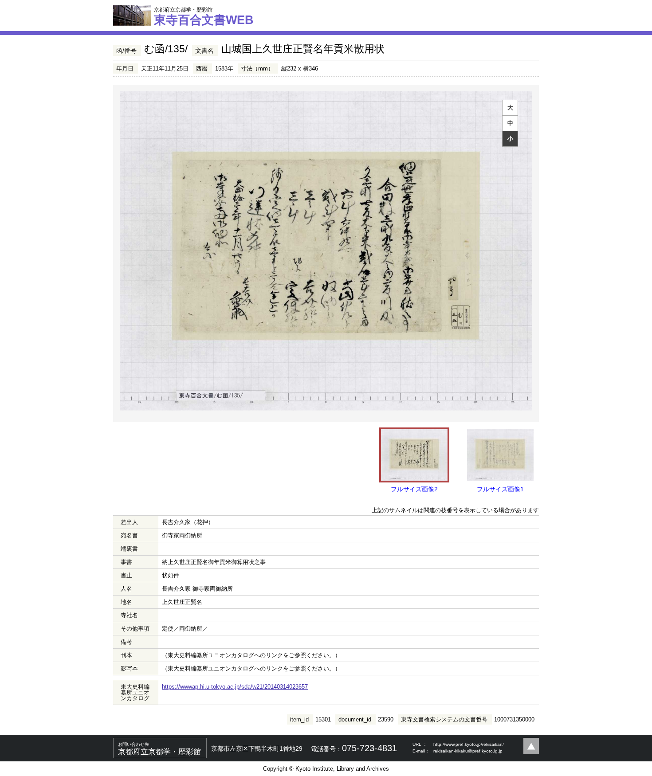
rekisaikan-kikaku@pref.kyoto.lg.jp (468, 751)
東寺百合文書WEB (204, 16)
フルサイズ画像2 (414, 489)
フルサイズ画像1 (500, 489)
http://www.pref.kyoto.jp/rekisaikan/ (468, 744)
